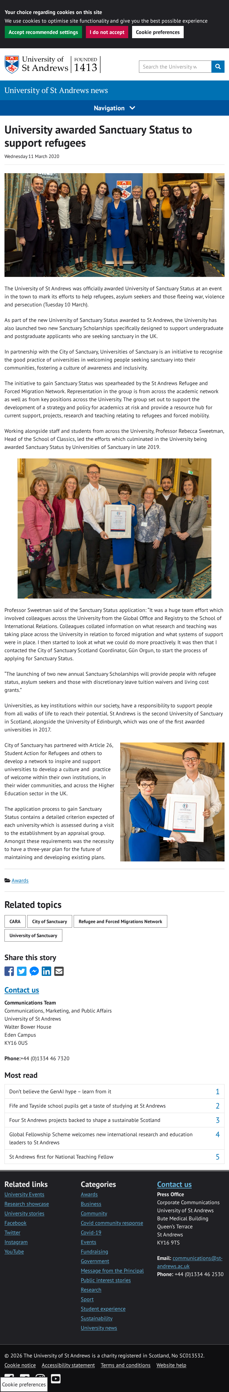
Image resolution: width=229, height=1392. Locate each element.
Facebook (15, 1222)
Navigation (110, 108)
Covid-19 (91, 1232)
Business (91, 1203)
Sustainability (96, 1318)
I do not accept (107, 32)
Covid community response (112, 1222)
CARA (15, 921)
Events (88, 1241)
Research (91, 1289)
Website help (171, 1365)
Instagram (16, 1241)
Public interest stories (106, 1280)
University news (99, 1327)
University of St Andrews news (56, 90)
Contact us (21, 990)
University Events (24, 1194)
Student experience (103, 1308)
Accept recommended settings (43, 32)
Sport (87, 1299)
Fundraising (94, 1251)
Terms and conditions (126, 1365)
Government (95, 1261)
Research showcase (26, 1203)
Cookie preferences (158, 32)
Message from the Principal (112, 1270)
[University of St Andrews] (52, 65)
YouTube (14, 1251)
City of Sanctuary (49, 921)
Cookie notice (20, 1365)
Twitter (12, 1232)
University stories (24, 1213)
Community (94, 1213)
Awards (20, 880)
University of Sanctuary (33, 935)
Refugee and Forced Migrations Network (120, 921)
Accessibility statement (68, 1365)
